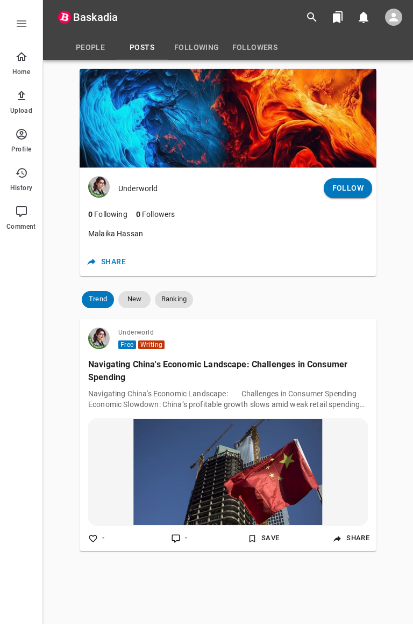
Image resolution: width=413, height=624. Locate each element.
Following (107, 214)
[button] (98, 299)
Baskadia (95, 17)
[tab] (90, 47)
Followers (155, 214)
